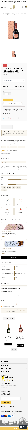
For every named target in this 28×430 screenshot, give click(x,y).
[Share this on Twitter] (4, 118)
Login (23, 7)
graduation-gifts (21, 110)
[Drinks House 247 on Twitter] (2, 407)
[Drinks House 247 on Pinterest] (11, 407)
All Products (9, 108)
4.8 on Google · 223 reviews (9, 150)
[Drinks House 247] (14, 7)
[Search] (5, 6)
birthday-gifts (22, 108)
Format (4, 78)
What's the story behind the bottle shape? (11, 295)
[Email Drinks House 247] (15, 407)
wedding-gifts (7, 113)
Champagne (9, 109)
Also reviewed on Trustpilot (5, 153)
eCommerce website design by (8, 413)
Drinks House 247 (9, 411)
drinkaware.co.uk (22, 310)
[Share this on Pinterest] (10, 118)
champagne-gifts (15, 109)
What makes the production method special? (11, 288)
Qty (3, 91)
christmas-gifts (15, 110)
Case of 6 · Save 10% (19, 86)
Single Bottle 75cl (8, 86)
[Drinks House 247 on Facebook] (4, 407)
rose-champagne (17, 112)
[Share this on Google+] (14, 118)
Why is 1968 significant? (7, 291)
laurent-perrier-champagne (8, 112)
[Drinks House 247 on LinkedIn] (13, 407)
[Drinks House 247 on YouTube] (9, 407)
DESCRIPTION (7, 127)
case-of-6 (5, 109)
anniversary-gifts (15, 108)
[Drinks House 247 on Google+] (6, 407)
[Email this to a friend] (17, 118)
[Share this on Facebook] (7, 118)
